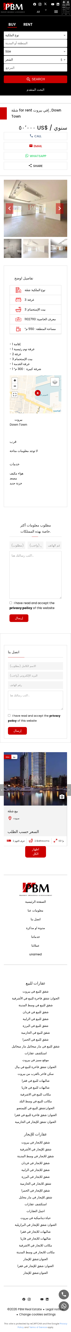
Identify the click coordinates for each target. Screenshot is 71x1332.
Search (38, 79)
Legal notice (55, 1309)
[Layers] (55, 382)
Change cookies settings (37, 1314)
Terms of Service (38, 1327)
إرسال (19, 618)
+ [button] (15, 380)
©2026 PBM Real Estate (24, 1309)
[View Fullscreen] (15, 394)
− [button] (15, 386)
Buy (12, 24)
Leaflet (56, 410)
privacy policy (20, 608)
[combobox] (35, 35)
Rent (28, 24)
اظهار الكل (35, 851)
